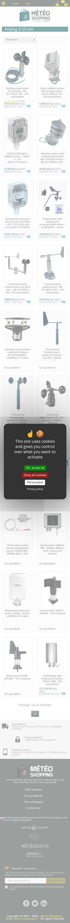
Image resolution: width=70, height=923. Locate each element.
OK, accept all (35, 468)
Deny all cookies (35, 475)
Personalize (35, 482)
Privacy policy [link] (35, 489)
